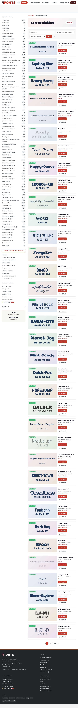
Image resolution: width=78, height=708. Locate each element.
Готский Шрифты (7, 118)
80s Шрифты (5, 28)
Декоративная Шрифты (8, 81)
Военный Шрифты (7, 155)
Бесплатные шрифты (46, 657)
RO (14, 698)
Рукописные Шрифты (8, 126)
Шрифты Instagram (7, 297)
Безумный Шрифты (7, 76)
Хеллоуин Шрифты (7, 123)
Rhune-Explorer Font (65, 592)
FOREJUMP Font (63, 386)
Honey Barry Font (64, 77)
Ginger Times (6, 268)
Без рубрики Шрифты (8, 229)
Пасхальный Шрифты (8, 97)
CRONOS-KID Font (64, 180)
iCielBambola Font (64, 283)
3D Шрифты (5, 20)
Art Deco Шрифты (7, 36)
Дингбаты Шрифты (7, 84)
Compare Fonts (6, 294)
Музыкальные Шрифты (8, 165)
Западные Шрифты (7, 240)
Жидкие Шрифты (7, 149)
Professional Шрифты (8, 179)
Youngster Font (63, 249)
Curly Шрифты (6, 79)
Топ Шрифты (45, 2)
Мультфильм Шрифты (8, 63)
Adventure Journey (7, 270)
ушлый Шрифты (6, 184)
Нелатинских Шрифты (8, 168)
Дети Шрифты (6, 147)
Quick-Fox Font (63, 369)
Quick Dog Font (63, 523)
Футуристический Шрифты (9, 115)
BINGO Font (62, 266)
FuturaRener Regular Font (66, 420)
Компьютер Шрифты (8, 73)
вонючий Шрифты (7, 113)
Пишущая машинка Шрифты (10, 227)
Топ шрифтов (6, 289)
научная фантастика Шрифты (10, 200)
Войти (73, 2)
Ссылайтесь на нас (45, 686)
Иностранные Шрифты (8, 107)
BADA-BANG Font (64, 609)
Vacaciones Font (63, 489)
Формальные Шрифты (8, 110)
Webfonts (43, 667)
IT (20, 698)
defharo (65, 493)
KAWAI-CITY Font (63, 317)
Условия (42, 684)
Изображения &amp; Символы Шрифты (11, 140)
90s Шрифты (5, 30)
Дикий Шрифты (6, 243)
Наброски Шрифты (7, 173)
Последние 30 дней (45, 691)
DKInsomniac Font (64, 626)
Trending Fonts (6, 291)
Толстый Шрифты (7, 221)
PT (24, 698)
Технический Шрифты (8, 216)
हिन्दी (14, 701)
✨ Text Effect (7, 302)
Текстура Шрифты (7, 219)
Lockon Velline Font (64, 232)
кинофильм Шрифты (8, 163)
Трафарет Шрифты (7, 211)
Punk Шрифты (6, 181)
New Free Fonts (6, 286)
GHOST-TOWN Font (64, 472)
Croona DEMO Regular (8, 257)
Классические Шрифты (8, 68)
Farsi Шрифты (6, 105)
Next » (55, 643)
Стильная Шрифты (7, 213)
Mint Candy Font (63, 352)
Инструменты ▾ (64, 2)
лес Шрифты (5, 245)
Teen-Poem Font (63, 146)
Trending (54, 2)
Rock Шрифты (6, 192)
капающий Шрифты (7, 94)
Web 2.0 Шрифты (7, 237)
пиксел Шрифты (6, 176)
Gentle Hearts (6, 273)
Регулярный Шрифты (8, 187)
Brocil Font (61, 540)
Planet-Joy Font (63, 334)
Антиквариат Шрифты (8, 33)
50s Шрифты (5, 22)
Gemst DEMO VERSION (9, 276)
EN (3, 698)
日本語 (9, 701)
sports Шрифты (6, 208)
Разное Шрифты (6, 157)
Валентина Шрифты (7, 232)
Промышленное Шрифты (9, 144)
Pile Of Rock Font (63, 300)
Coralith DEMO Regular (9, 260)
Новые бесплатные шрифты (13, 250)
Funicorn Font (62, 506)
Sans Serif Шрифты (7, 197)
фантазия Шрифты (7, 102)
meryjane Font (63, 575)
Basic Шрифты (6, 47)
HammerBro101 (67, 115)
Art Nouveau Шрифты (8, 39)
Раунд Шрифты (6, 195)
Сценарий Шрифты (7, 203)
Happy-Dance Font (64, 163)
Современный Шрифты (8, 160)
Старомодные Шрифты (8, 171)
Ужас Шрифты (6, 137)
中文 (28, 698)
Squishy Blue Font (64, 60)
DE (7, 698)
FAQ (41, 681)
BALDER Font (62, 403)
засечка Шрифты (7, 205)
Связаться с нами (45, 679)
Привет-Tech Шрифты (8, 129)
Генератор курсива (7, 299)
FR (17, 698)
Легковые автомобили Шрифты (11, 60)
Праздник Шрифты (7, 134)
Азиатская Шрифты (7, 41)
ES (10, 698)
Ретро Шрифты (6, 189)
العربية (4, 701)
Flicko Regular (6, 262)
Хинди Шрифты (6, 131)
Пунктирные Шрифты (8, 91)
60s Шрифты (5, 25)
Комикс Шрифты (6, 71)
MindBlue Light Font (64, 437)
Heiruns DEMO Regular (8, 265)
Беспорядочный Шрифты (9, 152)
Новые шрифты (35, 2)
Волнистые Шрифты (7, 235)
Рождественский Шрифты (9, 65)
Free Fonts (31, 15)
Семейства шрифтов (46, 669)
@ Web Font (62, 53)
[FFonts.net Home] (9, 2)
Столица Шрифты (7, 57)
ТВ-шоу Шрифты (7, 224)
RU (31, 698)
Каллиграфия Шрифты (8, 55)
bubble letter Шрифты (8, 52)
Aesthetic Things (7, 278)
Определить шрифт (7, 679)
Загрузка (63, 50)
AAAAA (4, 254)
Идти (48, 36)
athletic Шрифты (7, 44)
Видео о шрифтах (45, 688)
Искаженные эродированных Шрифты (10, 87)
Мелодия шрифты (45, 672)
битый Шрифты (6, 49)
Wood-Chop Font (63, 214)
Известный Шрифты (7, 99)
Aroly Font (61, 129)
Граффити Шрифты (7, 121)
